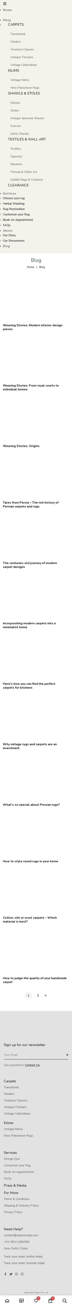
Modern (15, 42)
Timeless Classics (22, 49)
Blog (42, 267)
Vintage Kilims (19, 80)
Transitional (17, 34)
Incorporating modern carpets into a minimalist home (29, 625)
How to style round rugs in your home (30, 861)
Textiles (15, 149)
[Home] (7, 1300)
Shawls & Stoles (24, 93)
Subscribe (64, 1055)
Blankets (16, 164)
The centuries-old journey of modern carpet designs (30, 565)
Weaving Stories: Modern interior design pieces (32, 327)
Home (30, 267)
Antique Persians (21, 57)
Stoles (14, 110)
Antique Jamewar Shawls (27, 118)
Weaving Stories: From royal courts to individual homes (31, 387)
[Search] (65, 1300)
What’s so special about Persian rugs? (31, 805)
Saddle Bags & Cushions (26, 180)
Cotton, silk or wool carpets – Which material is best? (30, 920)
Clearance (18, 185)
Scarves (15, 126)
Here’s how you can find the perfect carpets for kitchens (29, 686)
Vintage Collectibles (23, 65)
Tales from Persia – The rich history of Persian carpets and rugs (31, 504)
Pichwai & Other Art (23, 172)
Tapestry (16, 156)
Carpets (16, 24)
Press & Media (15, 1185)
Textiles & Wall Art (27, 139)
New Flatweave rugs (25, 88)
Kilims (13, 70)
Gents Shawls (19, 134)
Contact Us (32, 1065)
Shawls (15, 103)
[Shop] (21, 1300)
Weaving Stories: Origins (21, 446)
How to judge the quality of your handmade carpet (35, 980)
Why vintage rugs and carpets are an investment (30, 746)
